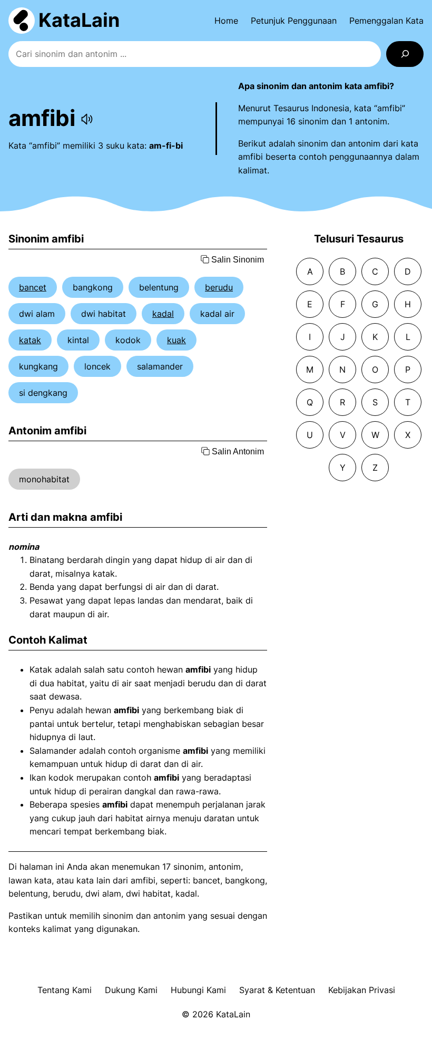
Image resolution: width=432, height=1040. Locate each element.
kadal (163, 313)
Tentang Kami (64, 990)
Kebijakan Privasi (361, 990)
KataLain (79, 20)
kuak (176, 340)
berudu (219, 287)
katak (30, 340)
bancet (32, 287)
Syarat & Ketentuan (277, 990)
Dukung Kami (131, 990)
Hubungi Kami (198, 990)
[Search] (405, 54)
